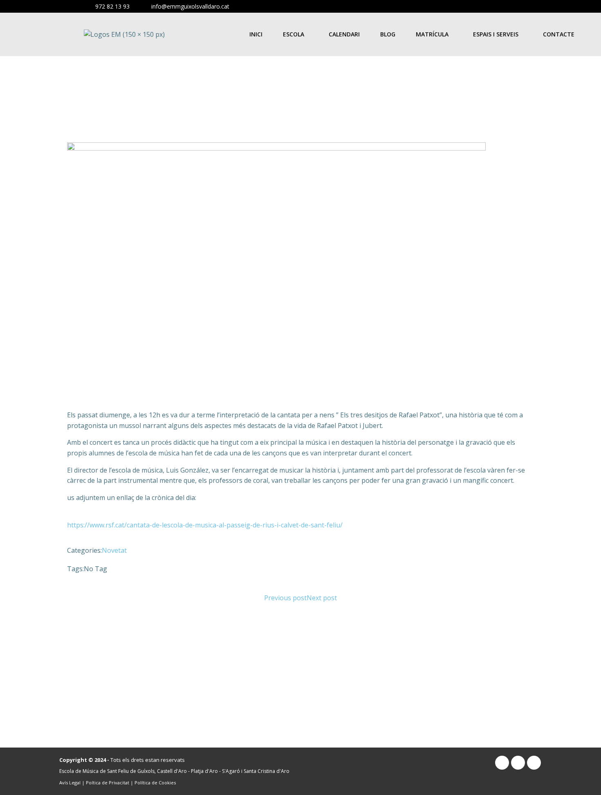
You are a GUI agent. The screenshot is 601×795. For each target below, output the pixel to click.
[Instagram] (544, 7)
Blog (387, 34)
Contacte (558, 34)
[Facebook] (570, 7)
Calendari (344, 34)
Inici (255, 34)
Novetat (114, 550)
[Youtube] (557, 7)
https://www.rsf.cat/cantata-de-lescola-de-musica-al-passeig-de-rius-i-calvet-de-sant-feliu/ (205, 524)
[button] (295, 34)
